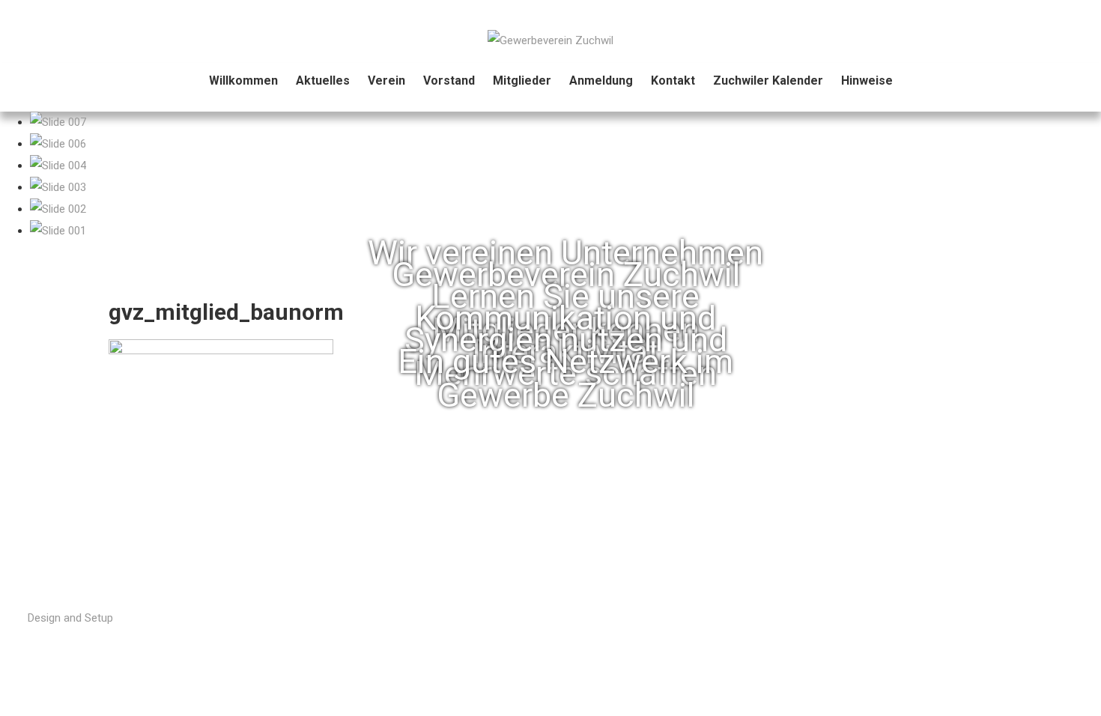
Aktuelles (323, 80)
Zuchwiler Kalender (768, 80)
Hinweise (867, 80)
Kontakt (673, 80)
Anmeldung (601, 80)
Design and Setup (70, 618)
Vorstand (449, 80)
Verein (386, 80)
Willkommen (243, 80)
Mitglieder (522, 80)
